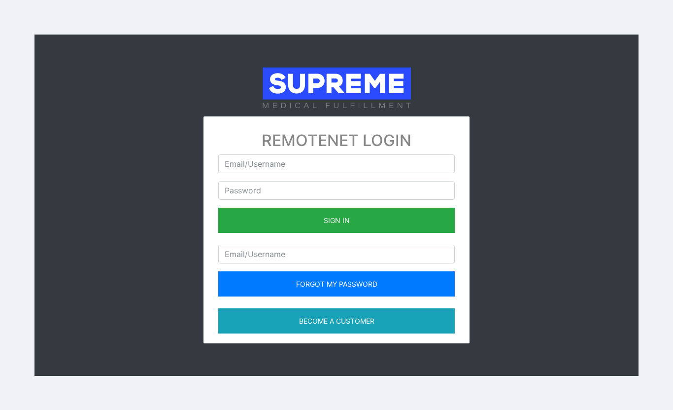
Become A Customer (336, 321)
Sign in (337, 220)
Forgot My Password (336, 284)
